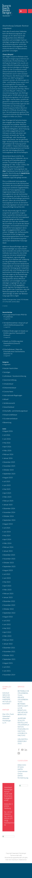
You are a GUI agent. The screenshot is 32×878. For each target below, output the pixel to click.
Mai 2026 (6, 443)
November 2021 (9, 651)
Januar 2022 (8, 644)
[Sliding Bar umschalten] (25, 11)
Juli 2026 (6, 435)
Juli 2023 (6, 574)
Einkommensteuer (9, 388)
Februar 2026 (8, 454)
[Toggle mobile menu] (21, 11)
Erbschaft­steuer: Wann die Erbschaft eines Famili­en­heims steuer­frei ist (14, 351)
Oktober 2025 (8, 470)
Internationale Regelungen (12, 395)
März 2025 (7, 497)
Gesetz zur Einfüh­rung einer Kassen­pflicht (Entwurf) (13, 342)
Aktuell (5, 399)
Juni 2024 (7, 532)
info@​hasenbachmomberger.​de (12, 823)
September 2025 (9, 474)
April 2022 (7, 632)
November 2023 (9, 559)
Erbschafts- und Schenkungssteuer (15, 411)
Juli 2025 (6, 481)
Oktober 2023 (8, 563)
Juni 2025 (7, 485)
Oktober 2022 (8, 609)
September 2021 (9, 659)
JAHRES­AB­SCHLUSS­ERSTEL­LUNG (23, 720)
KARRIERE (6, 699)
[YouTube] (22, 750)
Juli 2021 (6, 667)
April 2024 (7, 539)
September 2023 (9, 566)
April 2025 (7, 493)
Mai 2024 (6, 535)
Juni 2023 (7, 578)
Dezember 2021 (9, 648)
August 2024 (8, 524)
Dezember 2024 (9, 508)
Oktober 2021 (8, 655)
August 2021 (8, 663)
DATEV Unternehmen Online (22, 771)
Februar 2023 (8, 593)
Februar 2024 (8, 547)
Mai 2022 (6, 628)
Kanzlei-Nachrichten (10, 368)
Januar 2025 (8, 505)
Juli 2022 (6, 621)
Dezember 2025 (9, 462)
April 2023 (7, 586)
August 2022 (8, 617)
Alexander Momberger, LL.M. (6, 720)
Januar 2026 (8, 458)
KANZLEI (5, 693)
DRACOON (22, 765)
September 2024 (9, 520)
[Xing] (19, 753)
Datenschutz (23, 859)
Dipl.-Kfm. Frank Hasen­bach (8, 715)
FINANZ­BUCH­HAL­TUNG (23, 730)
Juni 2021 (7, 671)
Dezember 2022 (9, 601)
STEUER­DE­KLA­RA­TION (23, 726)
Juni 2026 (7, 439)
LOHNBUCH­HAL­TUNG (22, 734)
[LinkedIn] (26, 750)
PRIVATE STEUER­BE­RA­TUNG (23, 699)
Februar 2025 (8, 501)
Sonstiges (6, 372)
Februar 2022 (8, 640)
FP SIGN (21, 767)
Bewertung (7, 422)
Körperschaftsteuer (10, 415)
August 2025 (8, 478)
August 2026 (8, 431)
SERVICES (6, 695)
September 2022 (9, 613)
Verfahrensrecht (9, 403)
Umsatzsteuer (8, 384)
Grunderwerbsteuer (10, 419)
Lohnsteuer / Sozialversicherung (14, 376)
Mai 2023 (6, 582)
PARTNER (6, 697)
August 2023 (8, 570)
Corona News (8, 391)
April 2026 (7, 447)
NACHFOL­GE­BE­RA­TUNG (23, 713)
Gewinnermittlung (9, 380)
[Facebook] (19, 750)
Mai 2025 (6, 489)
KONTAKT (6, 704)
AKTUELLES (6, 701)
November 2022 (9, 605)
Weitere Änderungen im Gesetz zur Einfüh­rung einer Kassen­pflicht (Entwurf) (15, 333)
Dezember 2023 (9, 555)
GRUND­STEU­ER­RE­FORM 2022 (23, 741)
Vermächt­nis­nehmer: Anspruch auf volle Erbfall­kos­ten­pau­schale (15, 324)
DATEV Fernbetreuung (23, 777)
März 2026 (7, 450)
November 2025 (9, 466)
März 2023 (7, 590)
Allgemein (6, 364)
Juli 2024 (6, 528)
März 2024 (7, 543)
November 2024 (9, 512)
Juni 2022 (7, 624)
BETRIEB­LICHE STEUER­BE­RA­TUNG (23, 693)
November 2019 (9, 675)
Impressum (15, 859)
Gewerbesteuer (8, 407)
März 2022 (7, 636)
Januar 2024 (8, 551)
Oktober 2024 (8, 516)
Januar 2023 (8, 597)
